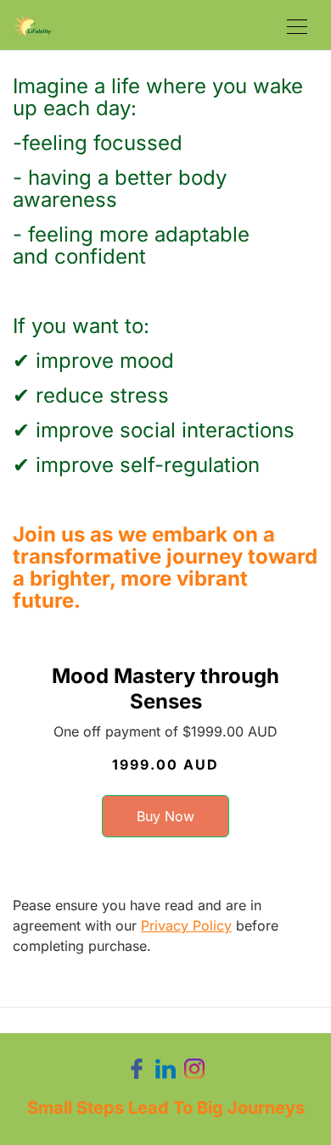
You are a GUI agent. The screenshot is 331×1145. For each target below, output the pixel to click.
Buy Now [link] (165, 816)
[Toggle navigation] (297, 24)
